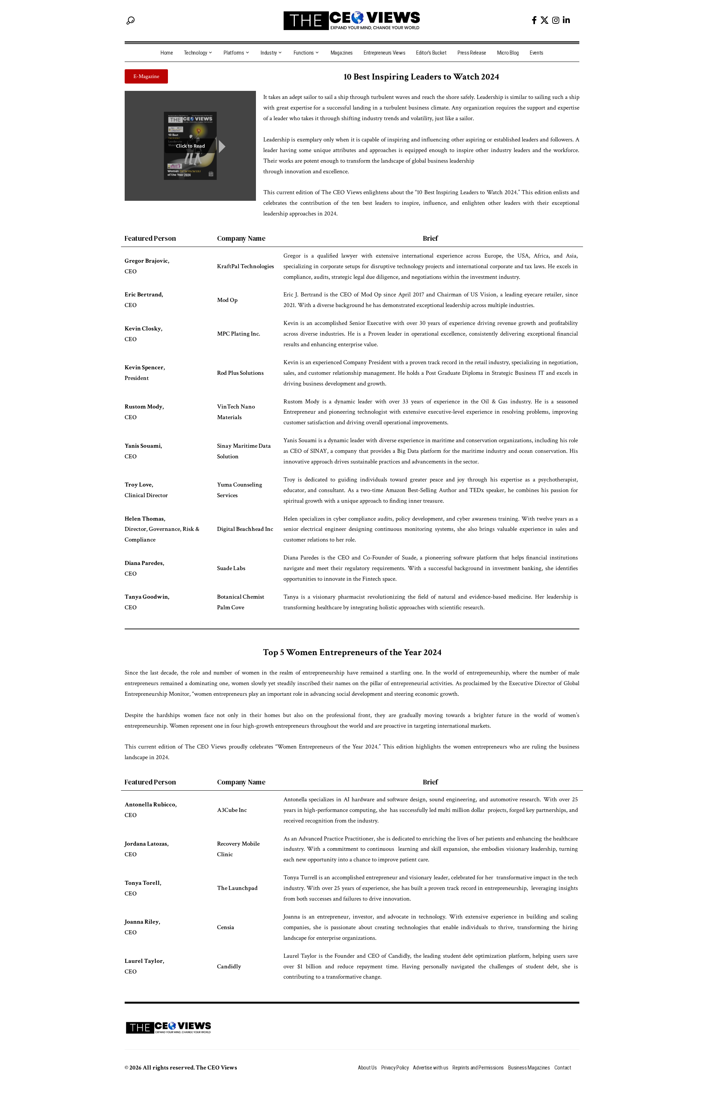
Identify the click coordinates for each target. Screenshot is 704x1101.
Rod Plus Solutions (240, 373)
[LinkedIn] (566, 20)
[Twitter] (544, 20)
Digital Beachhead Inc (245, 529)
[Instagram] (555, 20)
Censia (225, 927)
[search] (130, 20)
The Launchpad (237, 888)
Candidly (229, 967)
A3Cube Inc (232, 810)
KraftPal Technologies (245, 266)
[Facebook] (534, 20)
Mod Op (227, 300)
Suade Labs (231, 568)
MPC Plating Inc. (238, 334)
